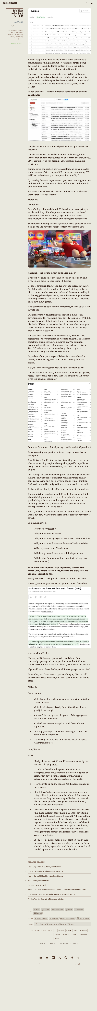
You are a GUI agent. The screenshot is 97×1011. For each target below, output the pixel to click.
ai (55, 930)
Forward (39, 913)
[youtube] (47, 957)
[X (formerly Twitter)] (59, 957)
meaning (57, 934)
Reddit (70, 909)
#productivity (19, 35)
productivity (66, 934)
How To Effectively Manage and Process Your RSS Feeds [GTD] (51, 894)
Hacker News (57, 909)
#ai (9, 30)
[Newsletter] (40, 957)
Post (37, 909)
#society (12, 37)
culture (68, 930)
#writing (20, 39)
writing (57, 938)
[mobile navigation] (91, 3)
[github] (66, 957)
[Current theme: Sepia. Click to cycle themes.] (78, 964)
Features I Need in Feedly (37, 885)
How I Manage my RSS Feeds (38, 880)
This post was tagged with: (40, 930)
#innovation (19, 33)
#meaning (11, 35)
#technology (19, 37)
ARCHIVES (64, 943)
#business (14, 30)
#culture (20, 30)
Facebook (80, 909)
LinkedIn (47, 909)
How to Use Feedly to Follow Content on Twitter (46, 871)
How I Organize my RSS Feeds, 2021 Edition (44, 867)
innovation (83, 930)
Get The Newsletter (42, 918)
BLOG (52, 943)
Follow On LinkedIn (84, 918)
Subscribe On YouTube (68, 918)
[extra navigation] (87, 3)
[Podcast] (72, 957)
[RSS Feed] (78, 957)
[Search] (74, 964)
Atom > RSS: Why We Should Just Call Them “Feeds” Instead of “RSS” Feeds (57, 890)
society (75, 934)
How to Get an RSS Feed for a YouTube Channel (45, 876)
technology (83, 934)
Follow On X (55, 918)
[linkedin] (53, 957)
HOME (42, 943)
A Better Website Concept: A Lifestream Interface (46, 899)
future (75, 930)
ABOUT (76, 943)
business (61, 930)
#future (12, 33)
